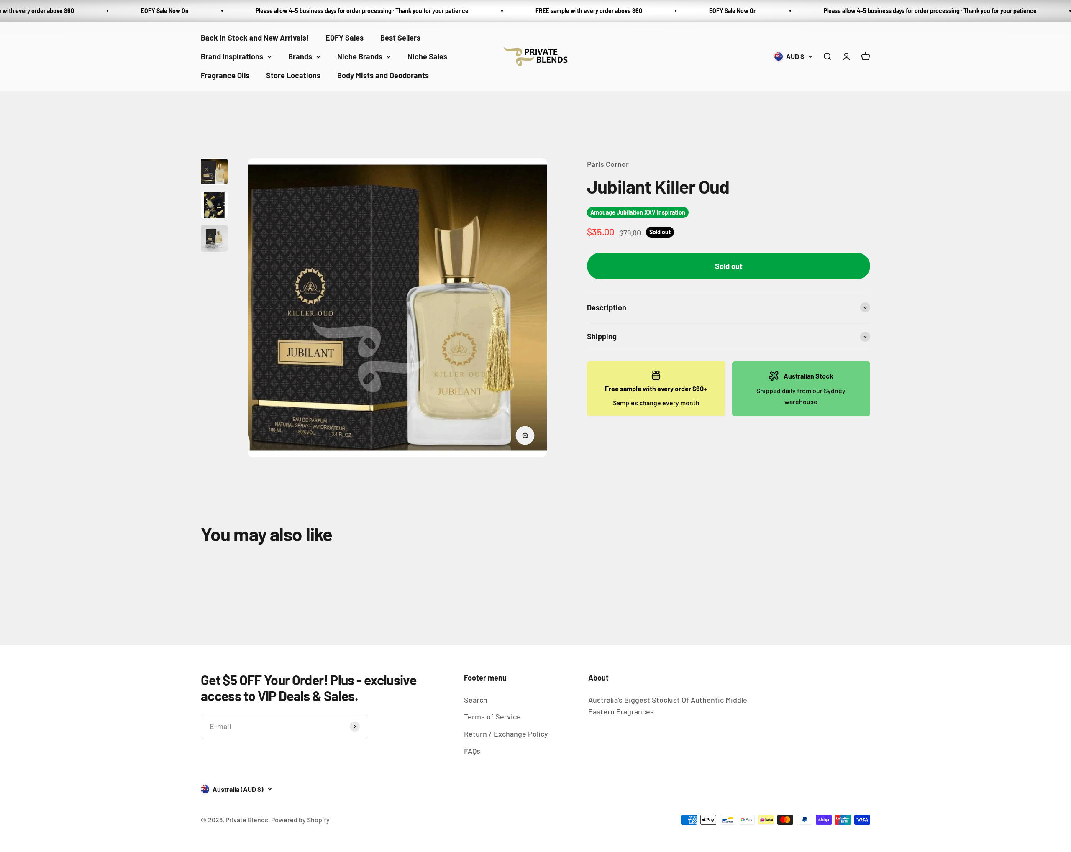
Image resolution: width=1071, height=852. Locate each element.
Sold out (729, 266)
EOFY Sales (344, 37)
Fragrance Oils (225, 74)
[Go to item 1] (214, 172)
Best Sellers (400, 37)
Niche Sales (427, 56)
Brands (300, 56)
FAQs (472, 750)
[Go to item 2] (214, 206)
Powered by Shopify (300, 820)
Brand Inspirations (232, 56)
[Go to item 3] (214, 239)
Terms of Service (492, 716)
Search (475, 699)
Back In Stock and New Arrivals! (255, 37)
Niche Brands (359, 56)
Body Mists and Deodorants (383, 74)
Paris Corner (608, 164)
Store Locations (293, 74)
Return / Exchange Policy (506, 733)
